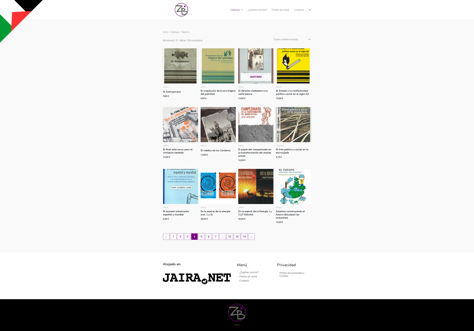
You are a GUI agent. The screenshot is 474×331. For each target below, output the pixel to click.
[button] (310, 10)
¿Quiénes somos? (257, 9)
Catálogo (235, 9)
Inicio (165, 32)
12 (229, 236)
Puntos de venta (280, 9)
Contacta (299, 9)
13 (237, 236)
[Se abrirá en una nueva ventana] (197, 278)
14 (244, 236)
